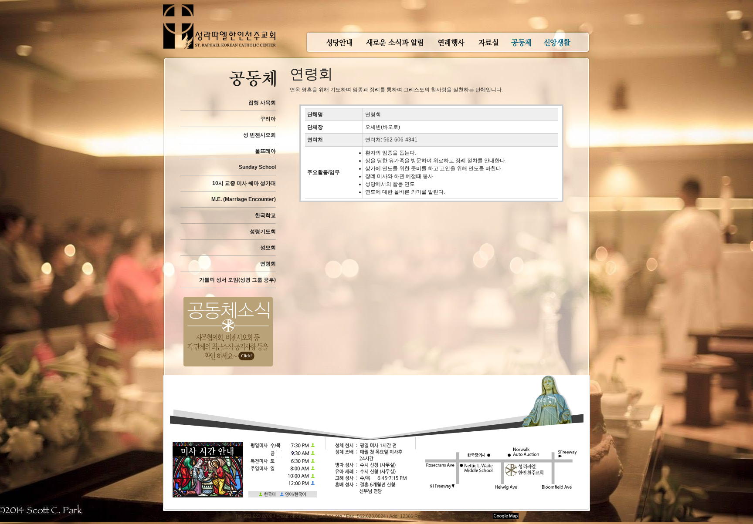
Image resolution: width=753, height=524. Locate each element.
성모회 (268, 248)
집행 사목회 (262, 103)
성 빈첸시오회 (259, 135)
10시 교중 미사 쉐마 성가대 (244, 183)
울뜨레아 (265, 151)
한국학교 (265, 215)
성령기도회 (263, 231)
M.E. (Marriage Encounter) (243, 199)
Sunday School (257, 167)
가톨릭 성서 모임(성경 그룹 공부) (237, 280)
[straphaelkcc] (219, 4)
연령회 (268, 264)
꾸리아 (268, 119)
